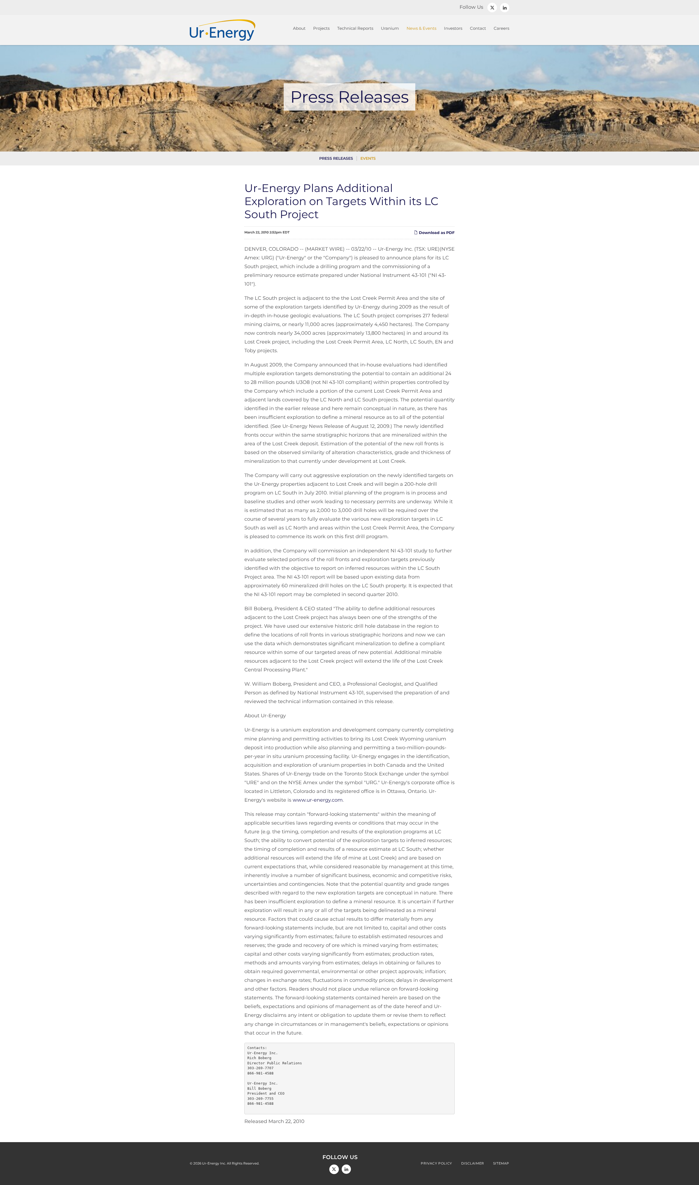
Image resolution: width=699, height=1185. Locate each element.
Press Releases (336, 158)
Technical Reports (355, 28)
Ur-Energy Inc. (214, 1163)
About (299, 28)
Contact (478, 28)
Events (368, 158)
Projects (321, 28)
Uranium (390, 28)
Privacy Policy (436, 1163)
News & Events (421, 28)
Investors (453, 28)
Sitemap (501, 1163)
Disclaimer (472, 1163)
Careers (501, 28)
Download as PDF (436, 232)
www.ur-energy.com (318, 800)
